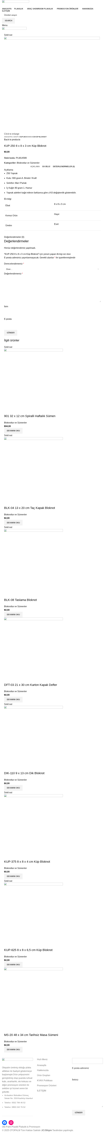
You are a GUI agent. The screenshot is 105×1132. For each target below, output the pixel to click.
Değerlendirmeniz (13, 273)
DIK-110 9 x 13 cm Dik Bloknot (24, 773)
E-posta (8, 319)
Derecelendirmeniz (14, 264)
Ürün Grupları (43, 1075)
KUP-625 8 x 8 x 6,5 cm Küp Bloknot (28, 950)
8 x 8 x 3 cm (60, 204)
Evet (56, 224)
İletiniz (75, 1080)
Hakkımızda (43, 1070)
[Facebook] (4, 1122)
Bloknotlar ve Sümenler (28, 163)
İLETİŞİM (41, 1091)
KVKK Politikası (44, 1080)
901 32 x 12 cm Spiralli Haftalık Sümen (29, 416)
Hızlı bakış (7, 410)
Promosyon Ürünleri (46, 1085)
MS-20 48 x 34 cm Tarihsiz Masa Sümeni (31, 1035)
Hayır (56, 214)
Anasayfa (8, 137)
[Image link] (17, 1062)
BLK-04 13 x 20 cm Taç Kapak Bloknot (29, 508)
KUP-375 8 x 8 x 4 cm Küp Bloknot (27, 861)
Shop (16, 137)
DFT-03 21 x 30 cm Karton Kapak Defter (30, 685)
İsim (6, 306)
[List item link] (17, 1101)
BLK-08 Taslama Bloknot (20, 600)
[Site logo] (15, 3)
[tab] (35, 166)
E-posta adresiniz (80, 1068)
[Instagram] (11, 1122)
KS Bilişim (47, 1130)
